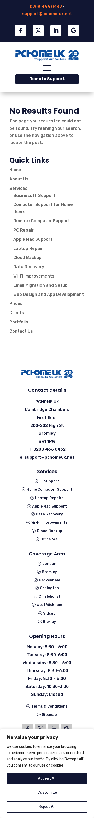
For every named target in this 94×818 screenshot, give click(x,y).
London (49, 564)
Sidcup (49, 613)
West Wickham (49, 605)
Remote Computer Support (41, 220)
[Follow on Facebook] (20, 30)
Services (18, 188)
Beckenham (49, 580)
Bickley (49, 622)
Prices (15, 303)
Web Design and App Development (48, 294)
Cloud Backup (27, 257)
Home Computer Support (49, 489)
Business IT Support (34, 195)
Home (15, 169)
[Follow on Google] (73, 30)
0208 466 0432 (46, 6)
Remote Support (47, 78)
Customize (47, 792)
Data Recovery (28, 266)
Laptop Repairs (49, 498)
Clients (16, 312)
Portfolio (18, 322)
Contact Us (21, 331)
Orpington (49, 588)
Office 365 (49, 539)
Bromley (49, 572)
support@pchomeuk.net (47, 13)
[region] (47, 773)
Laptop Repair (28, 248)
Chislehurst (49, 596)
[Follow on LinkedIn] (55, 30)
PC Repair (23, 230)
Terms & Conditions (49, 706)
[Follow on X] (38, 30)
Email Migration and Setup (40, 285)
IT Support (49, 481)
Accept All (47, 778)
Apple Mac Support (32, 239)
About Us (18, 178)
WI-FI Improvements (33, 276)
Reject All (47, 806)
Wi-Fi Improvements (49, 522)
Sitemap (49, 715)
